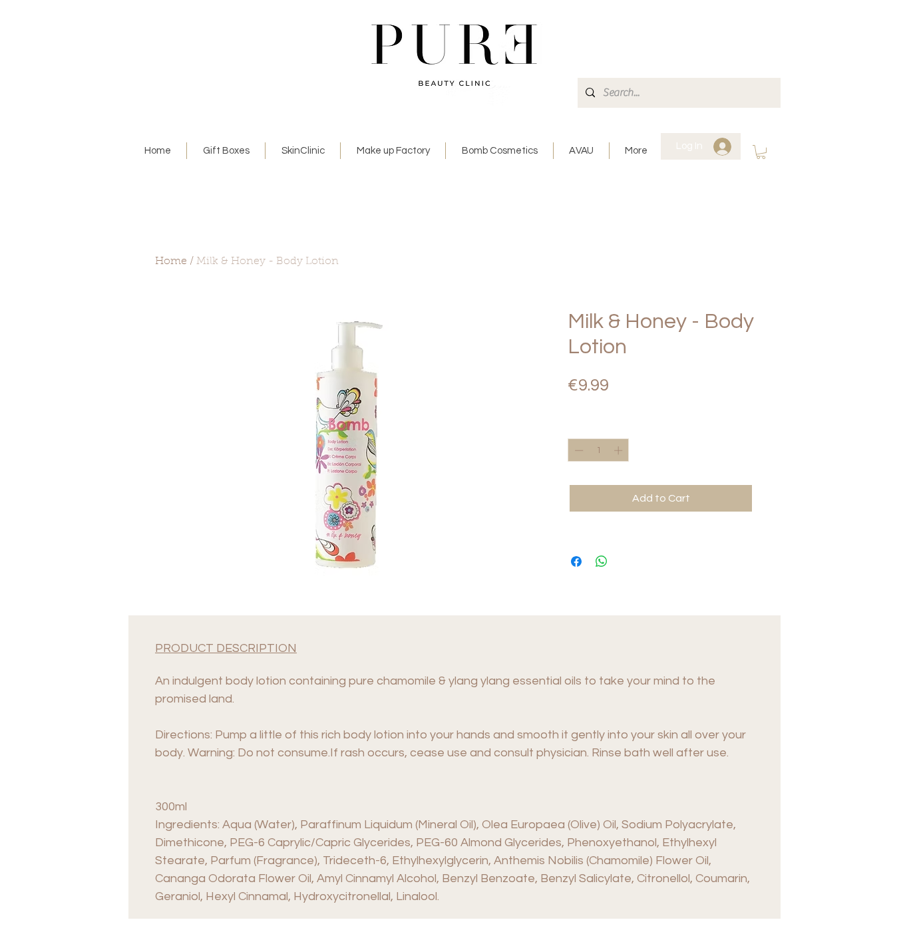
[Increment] (620, 450)
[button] (761, 152)
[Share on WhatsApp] (602, 561)
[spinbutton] (599, 450)
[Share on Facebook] (576, 561)
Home (171, 261)
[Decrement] (578, 450)
